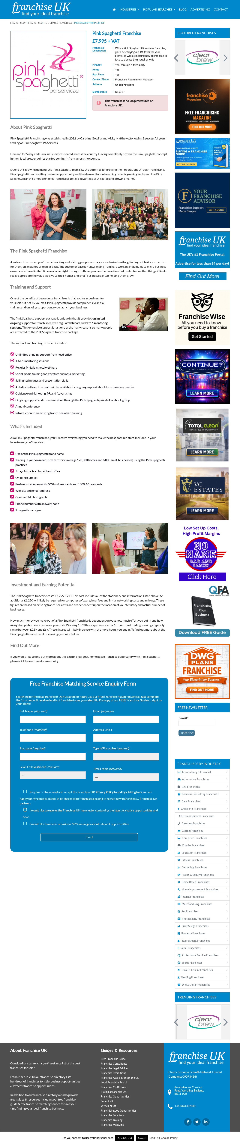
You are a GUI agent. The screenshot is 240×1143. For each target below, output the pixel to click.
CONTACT (221, 9)
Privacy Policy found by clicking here (119, 792)
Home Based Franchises (58, 22)
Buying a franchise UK (114, 1091)
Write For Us (108, 1105)
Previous (176, 57)
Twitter (197, 1122)
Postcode (32, 748)
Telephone (33, 729)
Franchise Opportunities (115, 1096)
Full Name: (33, 711)
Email (103, 711)
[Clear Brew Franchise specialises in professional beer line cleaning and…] (202, 57)
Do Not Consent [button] (125, 1138)
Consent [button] (142, 1138)
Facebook (188, 1122)
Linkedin (206, 1122)
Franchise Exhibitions (113, 1073)
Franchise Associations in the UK (120, 1077)
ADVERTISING (200, 9)
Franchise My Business (114, 1087)
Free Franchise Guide (113, 1058)
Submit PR (107, 1101)
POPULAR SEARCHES (157, 9)
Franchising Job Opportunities (118, 1110)
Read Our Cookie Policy (163, 1137)
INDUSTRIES (127, 9)
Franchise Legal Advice (114, 1068)
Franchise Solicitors (112, 1115)
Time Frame (107, 768)
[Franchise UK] (40, 9)
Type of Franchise (111, 748)
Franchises (35, 22)
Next (225, 57)
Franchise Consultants (114, 1063)
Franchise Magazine (112, 1124)
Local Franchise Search (114, 1082)
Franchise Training (111, 1120)
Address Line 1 (102, 729)
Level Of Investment (39, 767)
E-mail (183, 718)
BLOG (183, 9)
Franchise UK (18, 22)
